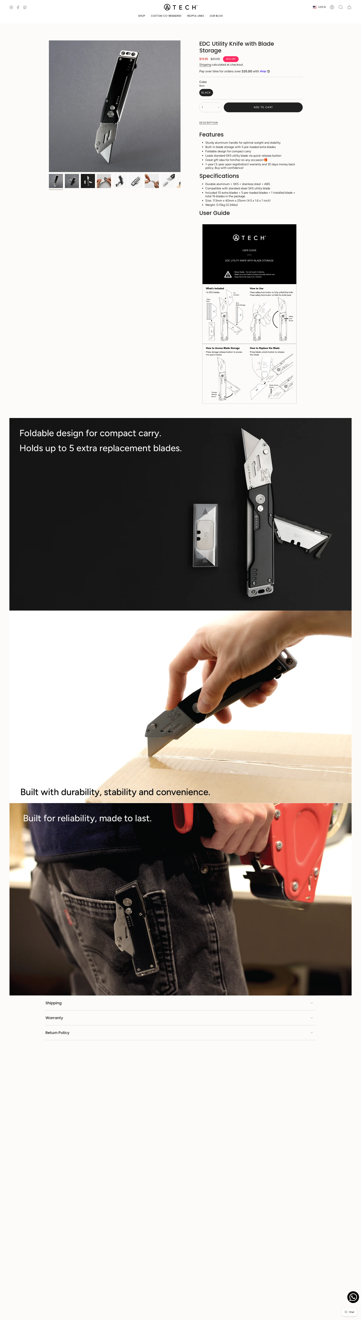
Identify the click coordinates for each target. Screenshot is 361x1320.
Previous (49, 106)
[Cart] (349, 7)
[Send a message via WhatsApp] (353, 1297)
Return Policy (58, 1032)
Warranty (54, 1017)
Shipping (205, 64)
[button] (141, 16)
